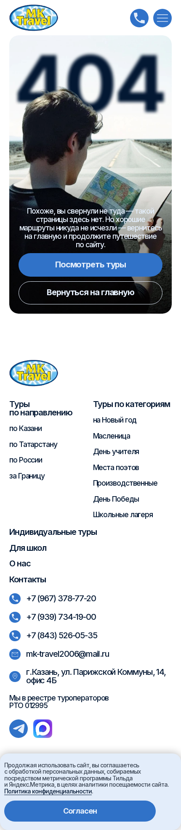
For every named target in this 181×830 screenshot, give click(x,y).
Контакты (27, 579)
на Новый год (115, 419)
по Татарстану (33, 444)
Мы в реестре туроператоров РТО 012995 (59, 701)
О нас (20, 563)
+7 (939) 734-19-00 (61, 617)
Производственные (125, 482)
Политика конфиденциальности (48, 791)
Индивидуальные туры (53, 532)
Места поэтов (116, 467)
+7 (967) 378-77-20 (61, 598)
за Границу (27, 475)
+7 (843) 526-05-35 (61, 635)
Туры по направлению (40, 408)
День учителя (116, 451)
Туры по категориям (131, 404)
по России (25, 459)
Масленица (111, 435)
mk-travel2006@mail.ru (67, 654)
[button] (162, 18)
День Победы (116, 498)
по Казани (25, 428)
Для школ (27, 548)
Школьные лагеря (123, 514)
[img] (33, 18)
